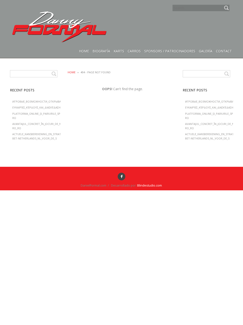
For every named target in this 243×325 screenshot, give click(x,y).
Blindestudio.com (149, 185)
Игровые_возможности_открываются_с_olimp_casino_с (53, 101)
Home (71, 72)
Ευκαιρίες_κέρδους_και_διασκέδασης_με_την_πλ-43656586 (51, 107)
